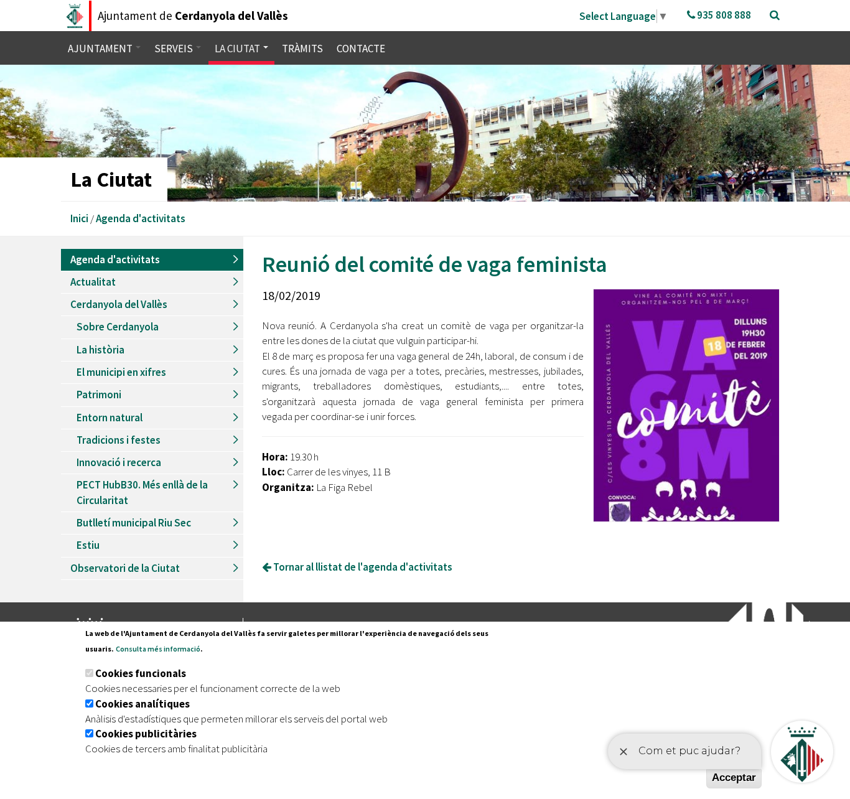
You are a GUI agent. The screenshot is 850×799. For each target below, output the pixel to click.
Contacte (361, 48)
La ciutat (238, 48)
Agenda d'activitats (140, 218)
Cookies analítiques (142, 704)
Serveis (174, 48)
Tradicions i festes (119, 440)
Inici (79, 218)
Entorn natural (109, 417)
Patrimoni (99, 394)
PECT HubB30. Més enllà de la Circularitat (142, 492)
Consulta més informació (158, 648)
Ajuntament (101, 48)
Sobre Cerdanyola (118, 327)
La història (100, 350)
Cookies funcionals (140, 673)
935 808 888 (723, 15)
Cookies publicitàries (146, 734)
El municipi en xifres (121, 372)
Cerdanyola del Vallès (118, 304)
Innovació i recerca (119, 462)
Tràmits (302, 48)
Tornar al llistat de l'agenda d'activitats (361, 567)
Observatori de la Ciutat (125, 568)
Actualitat (93, 282)
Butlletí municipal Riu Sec (134, 523)
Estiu (88, 545)
